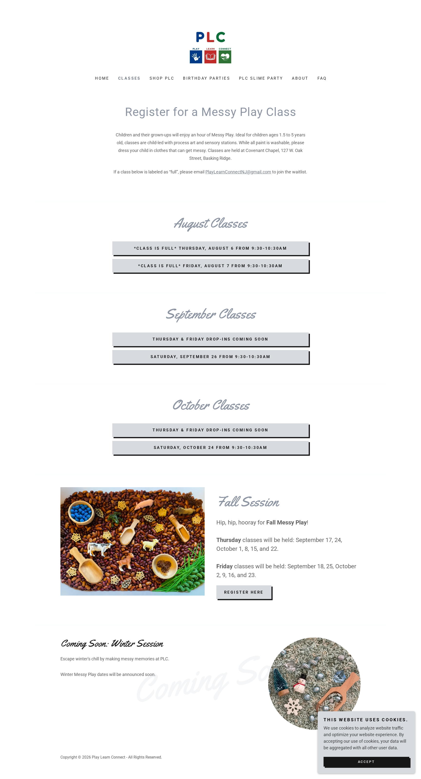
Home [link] (102, 78)
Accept (366, 761)
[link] (210, 45)
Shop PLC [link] (162, 78)
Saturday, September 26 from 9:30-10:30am (211, 356)
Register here (244, 592)
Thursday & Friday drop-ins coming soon (210, 339)
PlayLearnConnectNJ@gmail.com (238, 171)
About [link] (300, 78)
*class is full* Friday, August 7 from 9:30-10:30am (210, 266)
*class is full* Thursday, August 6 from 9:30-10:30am (210, 248)
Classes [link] (129, 78)
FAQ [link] (322, 78)
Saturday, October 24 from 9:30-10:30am (210, 447)
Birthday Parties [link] (206, 78)
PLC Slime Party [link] (261, 78)
